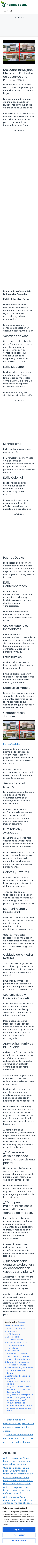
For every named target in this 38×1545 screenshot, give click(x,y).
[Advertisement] (19, 27)
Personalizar (19, 1535)
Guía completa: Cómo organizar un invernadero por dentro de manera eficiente (18, 1500)
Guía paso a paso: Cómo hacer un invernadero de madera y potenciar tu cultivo (18, 1470)
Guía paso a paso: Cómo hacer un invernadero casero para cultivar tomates (18, 1461)
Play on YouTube (11, 744)
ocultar (22, 1322)
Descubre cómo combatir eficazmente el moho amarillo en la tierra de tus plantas (18, 1438)
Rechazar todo (19, 1540)
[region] (19, 1525)
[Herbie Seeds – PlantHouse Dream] (14, 4)
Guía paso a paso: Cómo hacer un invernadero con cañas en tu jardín (16, 1490)
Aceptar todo (19, 1529)
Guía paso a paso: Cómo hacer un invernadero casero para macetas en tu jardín (18, 1480)
